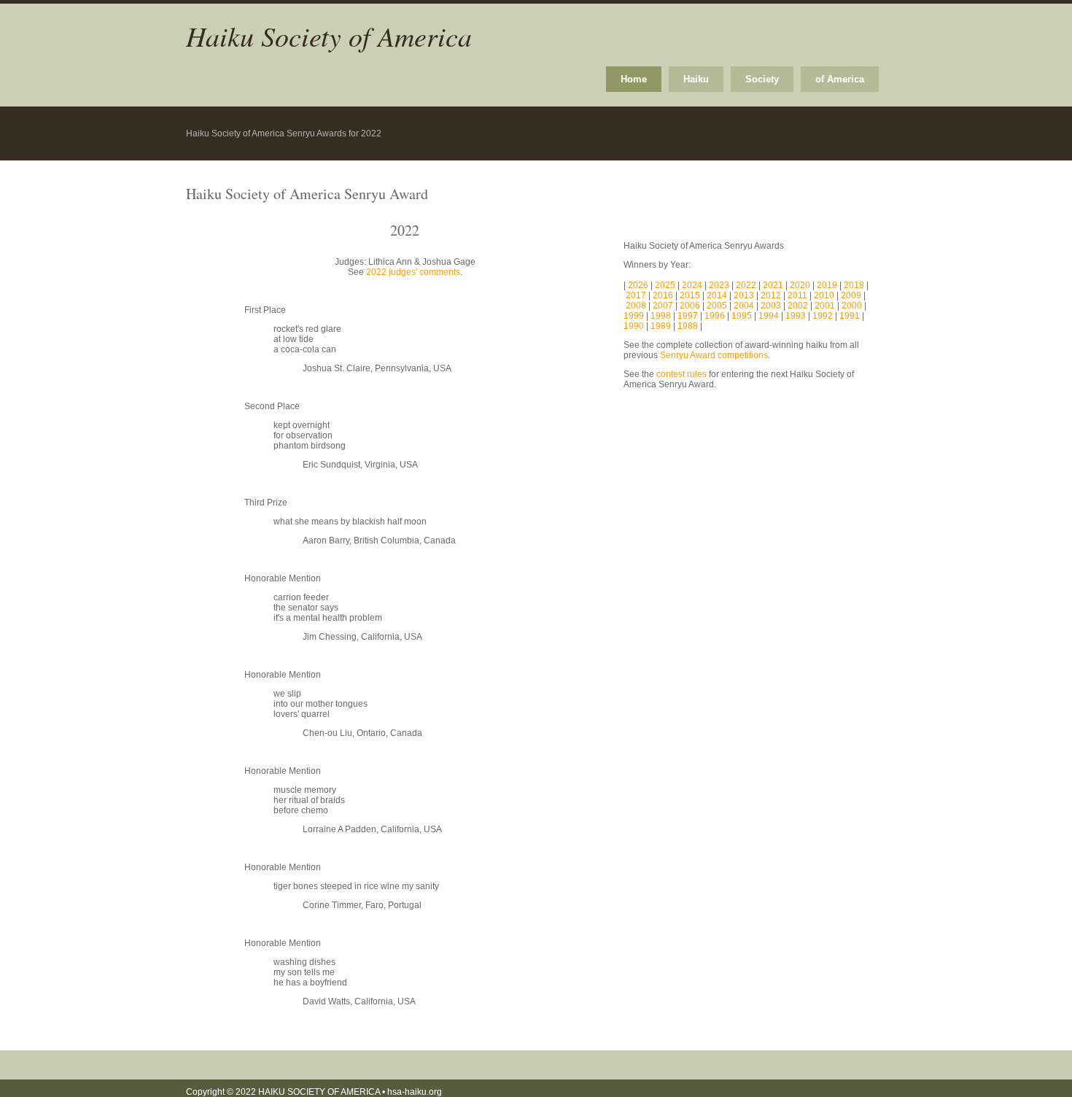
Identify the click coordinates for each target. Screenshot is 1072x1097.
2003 (771, 306)
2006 (691, 306)
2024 (693, 285)
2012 (772, 295)
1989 (660, 326)
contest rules (681, 374)
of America (839, 79)
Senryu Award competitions (714, 355)
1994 (768, 316)
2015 (691, 295)
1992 (822, 316)
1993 (795, 316)
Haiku (696, 79)
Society (762, 79)
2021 (774, 285)
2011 (798, 295)
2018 (855, 285)
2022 (747, 285)
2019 (828, 285)
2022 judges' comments (413, 272)
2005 (717, 306)
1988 (687, 326)
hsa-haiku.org (414, 1092)
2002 (798, 306)
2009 (852, 295)
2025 (666, 285)
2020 (801, 285)
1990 (634, 326)
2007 (664, 306)
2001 (825, 306)
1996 (714, 316)
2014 (718, 295)
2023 (720, 285)
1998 (660, 316)
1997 (687, 316)
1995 (741, 316)
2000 (852, 306)
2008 (637, 306)
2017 (637, 295)
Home (634, 79)
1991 (849, 316)
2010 (824, 295)
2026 (639, 285)
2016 (664, 295)
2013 (745, 295)
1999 (634, 316)
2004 (742, 306)
